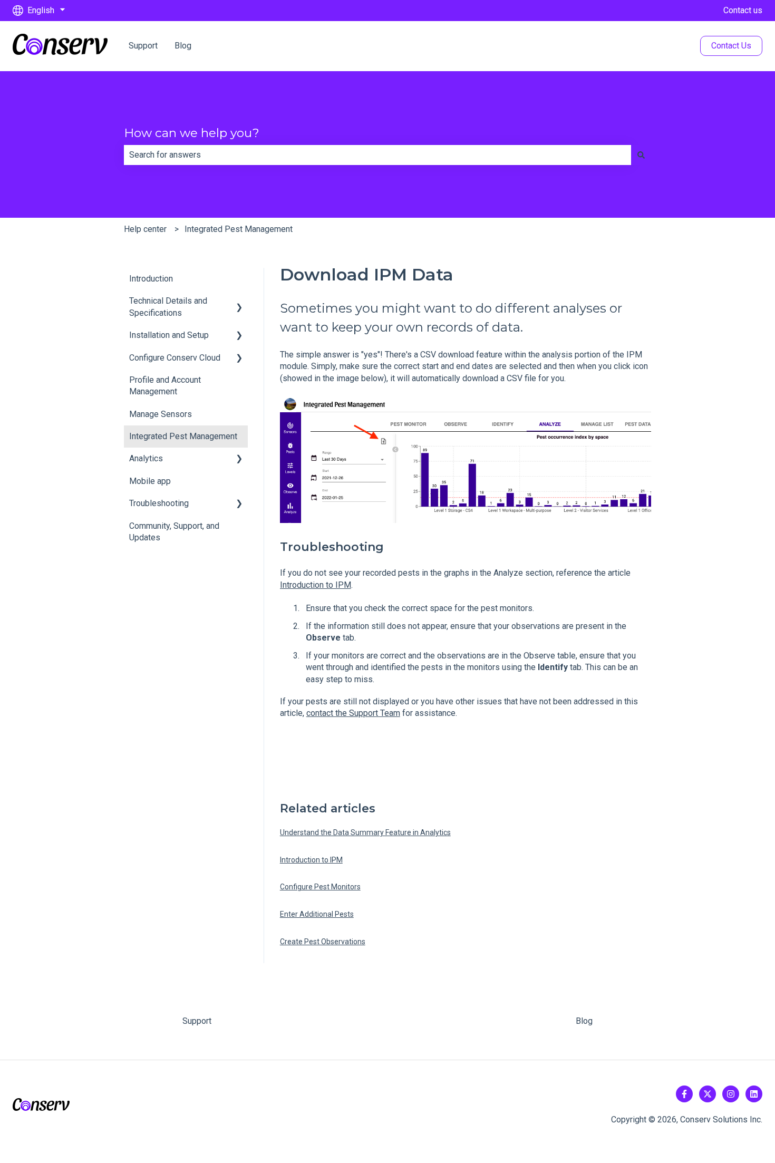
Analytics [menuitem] (146, 458)
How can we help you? (191, 132)
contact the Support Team (353, 713)
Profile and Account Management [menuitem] (165, 385)
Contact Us (731, 46)
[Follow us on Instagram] (730, 1094)
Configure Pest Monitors (320, 887)
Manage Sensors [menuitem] (160, 414)
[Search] (641, 155)
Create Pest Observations (322, 941)
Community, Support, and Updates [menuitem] (174, 531)
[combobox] (377, 155)
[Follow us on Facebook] (684, 1094)
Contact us (742, 10)
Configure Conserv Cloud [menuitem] (174, 358)
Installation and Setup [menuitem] (169, 335)
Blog (183, 46)
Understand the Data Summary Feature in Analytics (365, 832)
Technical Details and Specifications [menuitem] (168, 306)
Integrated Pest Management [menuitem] (183, 436)
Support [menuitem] (196, 1021)
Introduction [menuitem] (151, 279)
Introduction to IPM (315, 585)
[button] (239, 302)
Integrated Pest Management (239, 229)
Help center (145, 229)
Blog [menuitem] (584, 1021)
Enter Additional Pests (317, 914)
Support (143, 46)
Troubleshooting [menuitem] (159, 503)
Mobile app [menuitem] (150, 481)
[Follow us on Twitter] (707, 1094)
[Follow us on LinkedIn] (753, 1094)
